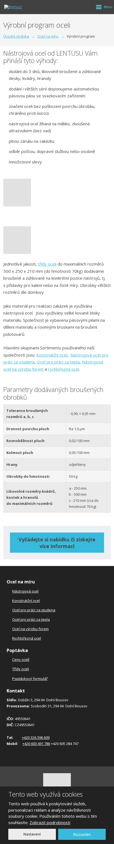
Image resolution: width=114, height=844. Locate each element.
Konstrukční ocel (51, 355)
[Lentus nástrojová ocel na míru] (57, 240)
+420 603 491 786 (36, 743)
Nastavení (32, 834)
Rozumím (82, 834)
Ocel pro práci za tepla (58, 362)
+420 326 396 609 (36, 737)
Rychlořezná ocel (26, 638)
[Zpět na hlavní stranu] (20, 7)
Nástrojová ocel (25, 591)
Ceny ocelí (20, 659)
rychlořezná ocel (63, 369)
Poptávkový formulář (30, 678)
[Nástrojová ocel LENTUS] (57, 192)
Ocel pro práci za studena (33, 609)
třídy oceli (47, 264)
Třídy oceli (20, 668)
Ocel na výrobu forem (30, 628)
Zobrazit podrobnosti (50, 822)
